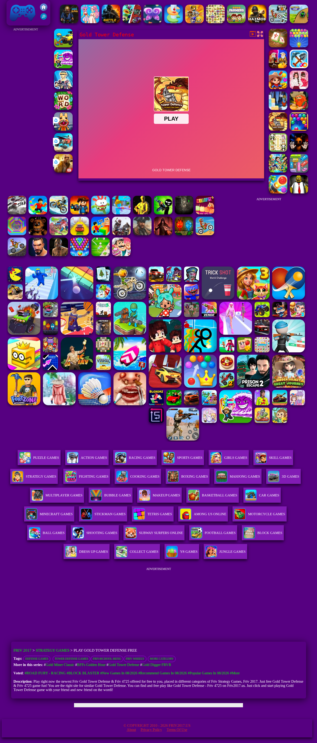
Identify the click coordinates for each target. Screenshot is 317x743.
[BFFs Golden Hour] (299, 88)
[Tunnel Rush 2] (17, 234)
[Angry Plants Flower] (132, 22)
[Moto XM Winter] (278, 22)
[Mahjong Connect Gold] (278, 46)
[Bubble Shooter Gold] (299, 46)
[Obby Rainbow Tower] (38, 213)
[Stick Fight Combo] (17, 213)
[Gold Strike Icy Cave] (278, 109)
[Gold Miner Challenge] (278, 67)
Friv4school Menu (107, 658)
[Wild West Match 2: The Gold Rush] (278, 88)
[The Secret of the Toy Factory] (299, 150)
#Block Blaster (83, 673)
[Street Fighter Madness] (38, 255)
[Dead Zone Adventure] (184, 213)
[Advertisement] (25, 102)
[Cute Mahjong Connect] (278, 150)
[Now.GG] (63, 88)
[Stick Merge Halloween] (163, 213)
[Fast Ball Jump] (299, 22)
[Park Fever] (299, 171)
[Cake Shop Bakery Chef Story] (121, 255)
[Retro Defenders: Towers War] (194, 22)
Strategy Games (41, 476)
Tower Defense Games (71, 658)
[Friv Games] (43, 10)
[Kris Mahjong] (215, 22)
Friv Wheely (135, 658)
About (131, 730)
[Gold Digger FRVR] (299, 67)
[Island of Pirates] (142, 234)
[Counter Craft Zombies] (79, 213)
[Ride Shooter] (63, 46)
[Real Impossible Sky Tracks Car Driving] (79, 234)
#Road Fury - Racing (45, 673)
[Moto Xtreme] (17, 255)
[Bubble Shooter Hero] (79, 255)
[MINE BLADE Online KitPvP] (278, 171)
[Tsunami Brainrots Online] (63, 67)
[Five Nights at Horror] (38, 234)
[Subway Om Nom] (100, 213)
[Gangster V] (63, 171)
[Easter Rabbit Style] (90, 22)
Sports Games (189, 458)
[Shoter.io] (121, 213)
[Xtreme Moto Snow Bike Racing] (58, 213)
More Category (162, 658)
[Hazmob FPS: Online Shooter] (257, 22)
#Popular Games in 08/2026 (208, 673)
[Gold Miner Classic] (299, 109)
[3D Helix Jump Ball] (173, 22)
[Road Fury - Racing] (63, 150)
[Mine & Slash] (69, 22)
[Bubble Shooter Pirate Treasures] (278, 192)
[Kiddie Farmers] (236, 22)
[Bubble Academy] (299, 130)
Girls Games (235, 458)
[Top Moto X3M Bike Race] (205, 234)
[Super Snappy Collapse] (205, 213)
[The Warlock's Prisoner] (163, 234)
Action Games (94, 458)
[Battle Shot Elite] (111, 22)
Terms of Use (177, 730)
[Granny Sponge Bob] (299, 192)
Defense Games (36, 658)
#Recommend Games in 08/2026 (162, 673)
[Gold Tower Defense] (278, 130)
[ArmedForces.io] (142, 213)
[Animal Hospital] (63, 130)
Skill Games (280, 458)
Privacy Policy (151, 730)
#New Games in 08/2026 (118, 673)
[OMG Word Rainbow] (63, 109)
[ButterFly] (152, 22)
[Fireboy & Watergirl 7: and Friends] (184, 234)
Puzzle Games (46, 458)
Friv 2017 (22, 650)
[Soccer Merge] (100, 255)
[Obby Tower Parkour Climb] (100, 234)
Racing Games (142, 458)
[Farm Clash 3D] (58, 234)
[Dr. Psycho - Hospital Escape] (58, 255)
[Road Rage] (121, 234)
